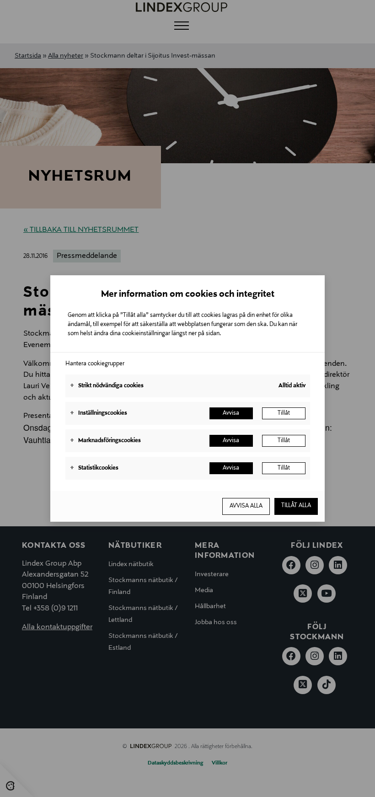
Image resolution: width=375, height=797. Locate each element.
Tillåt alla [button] (296, 506)
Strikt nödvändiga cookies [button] (107, 386)
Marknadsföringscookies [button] (105, 441)
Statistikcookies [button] (94, 468)
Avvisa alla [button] (246, 506)
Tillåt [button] (284, 413)
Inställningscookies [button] (98, 413)
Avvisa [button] (231, 413)
